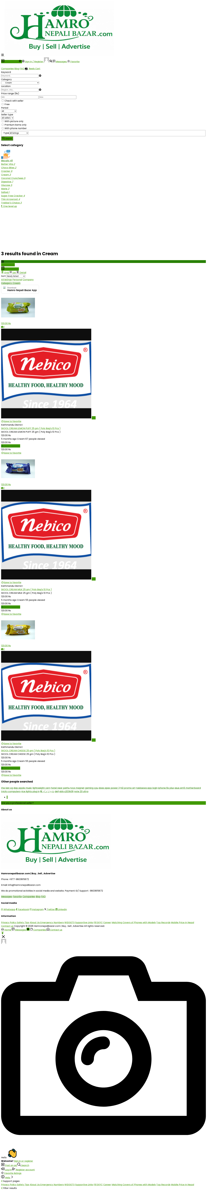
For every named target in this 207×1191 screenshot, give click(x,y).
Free (7, 104)
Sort (3, 276)
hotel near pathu (60, 788)
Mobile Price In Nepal (182, 922)
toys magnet (77, 788)
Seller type (7, 114)
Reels (31, 68)
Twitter (50, 909)
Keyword (6, 72)
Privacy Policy (9, 922)
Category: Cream (10, 283)
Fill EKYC (98, 922)
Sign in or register (23, 1161)
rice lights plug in (30, 791)
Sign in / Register (34, 61)
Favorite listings (12, 1173)
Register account (25, 1169)
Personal (17, 279)
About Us (35, 922)
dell (57, 791)
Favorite (75, 61)
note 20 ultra (81, 791)
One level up (10, 206)
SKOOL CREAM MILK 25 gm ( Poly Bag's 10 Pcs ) (26, 589)
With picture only (14, 121)
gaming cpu (91, 788)
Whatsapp (9, 909)
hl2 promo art (128, 788)
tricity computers (11, 791)
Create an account (44, 803)
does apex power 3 (109, 788)
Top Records (163, 922)
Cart (37, 68)
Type (6, 133)
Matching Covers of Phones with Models (134, 922)
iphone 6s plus (166, 788)
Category (6, 79)
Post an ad (11, 1165)
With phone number (16, 128)
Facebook (23, 909)
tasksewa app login (147, 788)
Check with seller (14, 100)
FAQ (22, 68)
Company (28, 279)
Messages (61, 61)
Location (6, 86)
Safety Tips (23, 922)
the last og (7, 788)
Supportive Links (84, 922)
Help (8, 1177)
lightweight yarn (41, 788)
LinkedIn (62, 909)
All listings (6, 279)
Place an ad (12, 61)
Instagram (38, 909)
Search (25, 1165)
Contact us (7, 926)
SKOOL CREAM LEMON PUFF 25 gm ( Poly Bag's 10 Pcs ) (31, 428)
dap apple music (23, 788)
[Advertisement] (85, 227)
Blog (16, 68)
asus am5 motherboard (187, 788)
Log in (8, 1169)
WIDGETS (69, 922)
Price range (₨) (10, 93)
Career (107, 922)
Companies (7, 68)
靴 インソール (47, 791)
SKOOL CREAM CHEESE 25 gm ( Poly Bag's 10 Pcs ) (28, 750)
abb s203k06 (66, 791)
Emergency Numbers (52, 922)
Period (4, 107)
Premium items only (15, 124)
